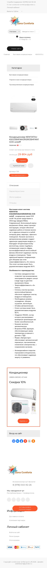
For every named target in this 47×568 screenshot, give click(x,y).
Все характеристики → (19, 175)
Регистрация (14, 536)
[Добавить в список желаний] (30, 165)
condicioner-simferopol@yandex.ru (23, 4)
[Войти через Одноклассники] (33, 441)
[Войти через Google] (29, 441)
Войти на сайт (14, 532)
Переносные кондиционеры (20, 80)
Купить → (23, 421)
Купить (23, 160)
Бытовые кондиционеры (18, 75)
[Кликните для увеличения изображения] (23, 108)
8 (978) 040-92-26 (29, 2)
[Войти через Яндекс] (25, 441)
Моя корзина (14, 540)
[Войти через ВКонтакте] (17, 441)
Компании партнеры (17, 520)
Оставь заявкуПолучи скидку (25, 508)
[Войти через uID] (13, 441)
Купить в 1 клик (18, 166)
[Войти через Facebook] (21, 441)
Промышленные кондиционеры (21, 84)
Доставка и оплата (16, 516)
